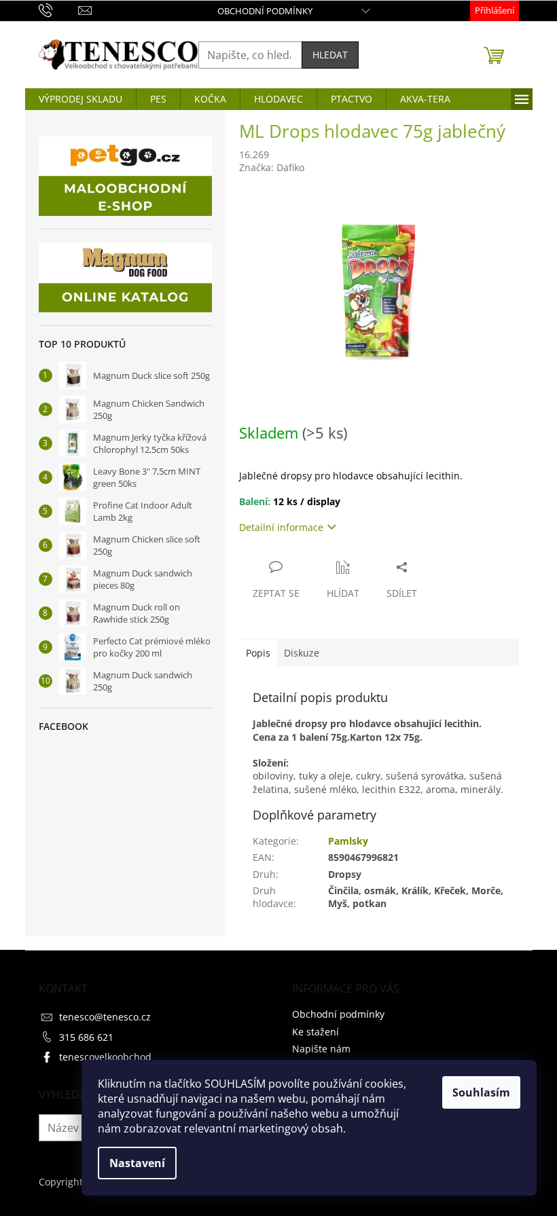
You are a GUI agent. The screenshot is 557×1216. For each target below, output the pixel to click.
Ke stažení (315, 1031)
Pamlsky (348, 840)
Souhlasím (481, 1092)
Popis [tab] (258, 652)
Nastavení (137, 1163)
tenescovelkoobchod (105, 1056)
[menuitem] (80, 99)
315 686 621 (86, 1037)
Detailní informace (281, 527)
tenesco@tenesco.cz (105, 1016)
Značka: (271, 167)
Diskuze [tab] (301, 652)
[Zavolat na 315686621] (59, 9)
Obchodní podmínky (264, 11)
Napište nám (321, 1048)
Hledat (330, 54)
